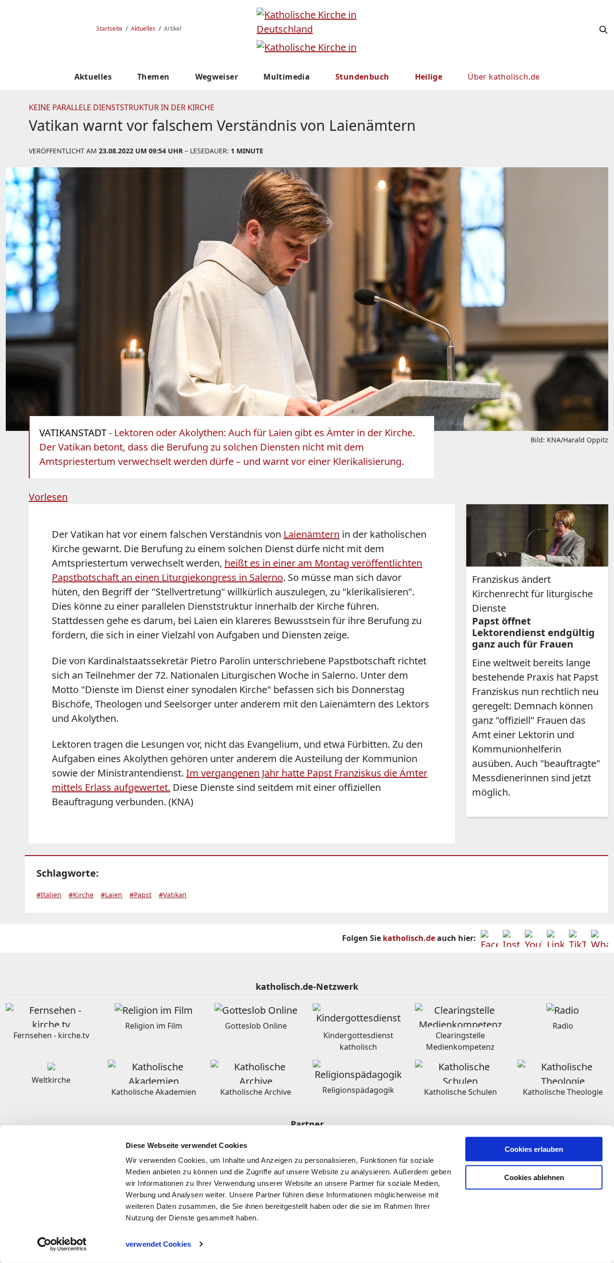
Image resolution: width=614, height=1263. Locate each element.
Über (504, 76)
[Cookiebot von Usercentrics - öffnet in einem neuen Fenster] (62, 1244)
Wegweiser (216, 76)
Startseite (109, 28)
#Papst (141, 894)
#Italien (48, 894)
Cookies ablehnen (534, 1177)
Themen (153, 76)
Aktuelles (143, 28)
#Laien (111, 894)
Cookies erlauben (534, 1149)
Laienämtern (311, 534)
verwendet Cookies (158, 1244)
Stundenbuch (362, 76)
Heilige (429, 76)
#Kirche (81, 894)
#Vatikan (173, 894)
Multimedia (286, 76)
